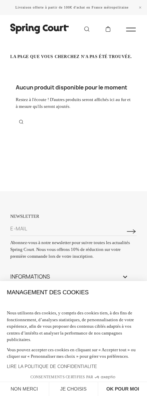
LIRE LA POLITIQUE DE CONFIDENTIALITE (52, 366)
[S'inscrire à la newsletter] (131, 231)
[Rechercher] (86, 28)
